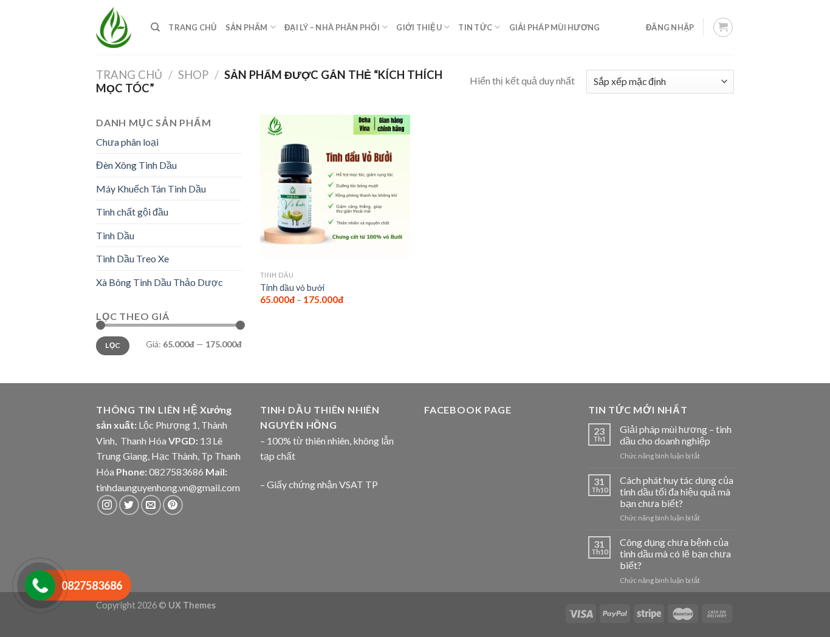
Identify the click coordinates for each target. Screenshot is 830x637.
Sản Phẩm (246, 27)
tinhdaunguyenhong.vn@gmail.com (168, 487)
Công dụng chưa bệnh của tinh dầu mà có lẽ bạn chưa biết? (675, 553)
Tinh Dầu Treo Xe (132, 258)
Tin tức (475, 27)
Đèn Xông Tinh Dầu (136, 165)
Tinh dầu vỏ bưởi (292, 287)
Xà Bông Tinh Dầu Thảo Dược (159, 282)
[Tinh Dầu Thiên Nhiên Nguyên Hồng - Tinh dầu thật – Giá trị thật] (113, 28)
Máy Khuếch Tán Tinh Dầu (151, 188)
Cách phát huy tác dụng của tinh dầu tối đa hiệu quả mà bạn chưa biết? (676, 491)
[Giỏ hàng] (723, 28)
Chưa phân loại (127, 142)
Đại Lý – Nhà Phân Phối (332, 27)
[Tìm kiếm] (155, 27)
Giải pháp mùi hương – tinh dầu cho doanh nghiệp (676, 434)
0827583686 (176, 471)
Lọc (112, 345)
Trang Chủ (192, 27)
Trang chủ (129, 74)
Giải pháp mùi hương (554, 27)
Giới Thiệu (419, 27)
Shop (193, 74)
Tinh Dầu (115, 235)
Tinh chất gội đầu (132, 211)
